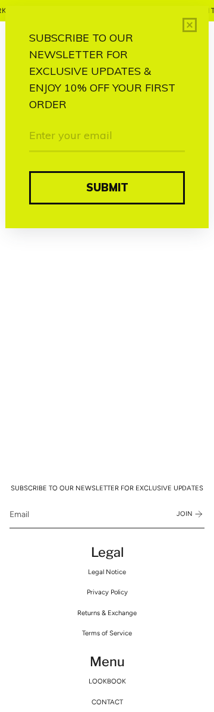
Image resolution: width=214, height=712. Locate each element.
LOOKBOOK (107, 681)
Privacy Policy (107, 592)
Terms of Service (107, 633)
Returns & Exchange (107, 613)
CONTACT (107, 702)
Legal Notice (107, 572)
